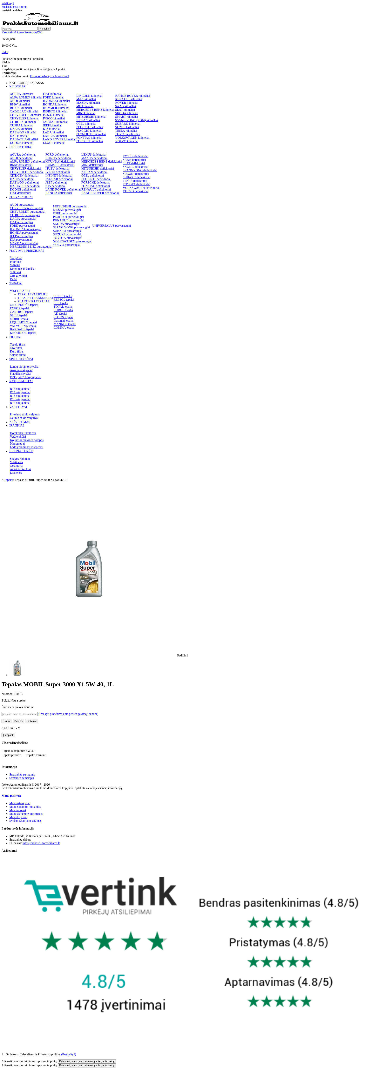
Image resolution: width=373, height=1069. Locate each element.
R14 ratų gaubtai (20, 392)
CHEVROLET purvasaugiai (27, 211)
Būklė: (6, 700)
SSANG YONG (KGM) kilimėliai (136, 120)
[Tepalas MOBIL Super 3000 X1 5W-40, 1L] (17, 674)
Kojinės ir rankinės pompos (27, 440)
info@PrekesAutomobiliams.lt (41, 843)
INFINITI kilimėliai (55, 111)
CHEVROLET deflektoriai (27, 172)
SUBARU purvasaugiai (67, 230)
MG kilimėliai (84, 106)
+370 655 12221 (34, 10)
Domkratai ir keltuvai (23, 433)
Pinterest (32, 721)
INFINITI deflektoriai (58, 175)
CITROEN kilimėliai (23, 122)
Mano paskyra (11, 795)
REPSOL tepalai (64, 299)
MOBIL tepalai (19, 318)
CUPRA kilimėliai (21, 125)
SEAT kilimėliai (125, 109)
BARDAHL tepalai (22, 329)
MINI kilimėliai (85, 113)
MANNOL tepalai (65, 324)
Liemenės (16, 472)
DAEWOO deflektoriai (24, 182)
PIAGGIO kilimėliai (88, 130)
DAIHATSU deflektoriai (25, 186)
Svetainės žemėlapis (21, 778)
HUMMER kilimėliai (56, 108)
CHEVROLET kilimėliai (25, 115)
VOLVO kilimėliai (126, 141)
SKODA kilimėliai (126, 113)
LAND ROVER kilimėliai (59, 139)
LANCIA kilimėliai (55, 136)
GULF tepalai (18, 315)
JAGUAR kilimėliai (55, 122)
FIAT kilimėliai (52, 94)
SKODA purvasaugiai (66, 223)
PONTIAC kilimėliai (89, 137)
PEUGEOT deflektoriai (96, 179)
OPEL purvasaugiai (65, 213)
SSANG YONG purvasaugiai (71, 227)
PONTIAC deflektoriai (95, 186)
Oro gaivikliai (18, 275)
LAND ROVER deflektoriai (63, 189)
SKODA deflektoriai (135, 166)
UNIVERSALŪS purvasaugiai (111, 225)
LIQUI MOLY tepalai (23, 322)
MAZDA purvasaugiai (24, 243)
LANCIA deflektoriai (58, 193)
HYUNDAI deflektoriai (60, 161)
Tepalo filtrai (17, 344)
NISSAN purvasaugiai (67, 210)
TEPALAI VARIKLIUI (32, 294)
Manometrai (17, 443)
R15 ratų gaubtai (20, 395)
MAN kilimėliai (86, 99)
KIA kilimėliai (51, 129)
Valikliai (15, 265)
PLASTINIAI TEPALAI (33, 301)
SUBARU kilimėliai (127, 123)
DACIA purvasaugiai (23, 218)
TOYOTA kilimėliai (127, 134)
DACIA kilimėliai (21, 129)
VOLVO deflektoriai (135, 191)
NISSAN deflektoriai (94, 172)
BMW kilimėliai (20, 104)
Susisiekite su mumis (14, 6)
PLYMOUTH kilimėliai (91, 134)
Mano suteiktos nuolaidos (25, 806)
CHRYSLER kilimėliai (24, 118)
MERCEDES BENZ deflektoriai (101, 161)
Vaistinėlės (16, 462)
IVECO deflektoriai (57, 172)
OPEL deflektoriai (92, 175)
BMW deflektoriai (21, 165)
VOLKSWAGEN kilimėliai (132, 137)
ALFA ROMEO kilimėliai (26, 97)
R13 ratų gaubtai (20, 388)
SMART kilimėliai (126, 116)
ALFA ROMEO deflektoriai (27, 161)
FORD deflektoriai (57, 154)
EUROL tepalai (63, 310)
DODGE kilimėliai (21, 143)
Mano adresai (17, 810)
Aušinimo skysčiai (21, 370)
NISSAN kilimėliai (88, 120)
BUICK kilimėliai (21, 108)
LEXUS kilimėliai (54, 143)
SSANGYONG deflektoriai (140, 170)
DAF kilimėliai (19, 136)
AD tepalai (60, 313)
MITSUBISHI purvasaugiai (70, 206)
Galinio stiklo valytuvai (24, 418)
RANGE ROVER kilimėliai (132, 95)
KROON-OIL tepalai (23, 332)
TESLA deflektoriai (135, 180)
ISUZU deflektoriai (57, 168)
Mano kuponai (18, 817)
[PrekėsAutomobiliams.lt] (40, 24)
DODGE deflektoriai (23, 189)
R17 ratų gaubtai (20, 402)
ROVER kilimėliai (126, 102)
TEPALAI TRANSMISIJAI (35, 297)
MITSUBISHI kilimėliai (91, 116)
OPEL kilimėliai (86, 123)
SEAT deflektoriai (134, 163)
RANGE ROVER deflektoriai (100, 193)
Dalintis (18, 721)
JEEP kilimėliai (52, 125)
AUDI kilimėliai (20, 101)
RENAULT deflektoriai (96, 189)
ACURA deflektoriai (23, 154)
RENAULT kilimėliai (128, 99)
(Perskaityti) (68, 1054)
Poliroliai (15, 261)
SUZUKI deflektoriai (136, 173)
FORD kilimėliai (53, 97)
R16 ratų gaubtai (20, 399)
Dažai (13, 279)
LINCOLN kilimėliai (89, 95)
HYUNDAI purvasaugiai (25, 229)
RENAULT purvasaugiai (68, 220)
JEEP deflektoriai (56, 182)
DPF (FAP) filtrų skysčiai (25, 377)
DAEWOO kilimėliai (23, 132)
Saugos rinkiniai (20, 458)
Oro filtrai (16, 348)
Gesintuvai (16, 465)
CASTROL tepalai (21, 311)
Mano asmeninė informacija (26, 813)
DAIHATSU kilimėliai (24, 139)
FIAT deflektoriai (20, 193)
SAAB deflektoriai (134, 159)
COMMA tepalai (64, 327)
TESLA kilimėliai (126, 130)
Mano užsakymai (19, 803)
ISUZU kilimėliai (53, 115)
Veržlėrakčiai (18, 436)
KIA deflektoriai (55, 186)
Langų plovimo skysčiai (24, 366)
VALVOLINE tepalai (23, 325)
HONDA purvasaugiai (24, 232)
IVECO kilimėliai (54, 118)
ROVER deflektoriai (135, 156)
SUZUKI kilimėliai (127, 127)
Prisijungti (8, 3)
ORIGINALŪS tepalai (24, 304)
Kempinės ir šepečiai (22, 268)
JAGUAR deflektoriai (59, 179)
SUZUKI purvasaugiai (67, 234)
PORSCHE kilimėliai (89, 141)
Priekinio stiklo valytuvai (25, 414)
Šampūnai (16, 258)
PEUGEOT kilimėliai (89, 127)
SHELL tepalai (63, 296)
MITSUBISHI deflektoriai (97, 168)
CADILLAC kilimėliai (24, 111)
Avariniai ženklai (20, 469)
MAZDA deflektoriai (94, 158)
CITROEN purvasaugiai (25, 215)
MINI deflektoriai (92, 165)
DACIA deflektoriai (22, 179)
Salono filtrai (18, 355)
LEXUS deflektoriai (93, 154)
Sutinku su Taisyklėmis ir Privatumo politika (33, 1054)
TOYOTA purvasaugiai (67, 237)
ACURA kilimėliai (21, 94)
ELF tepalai (61, 303)
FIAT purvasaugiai (21, 222)
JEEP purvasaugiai (21, 236)
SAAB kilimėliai (125, 106)
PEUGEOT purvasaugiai (68, 217)
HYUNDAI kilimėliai (56, 101)
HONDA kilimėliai (54, 104)
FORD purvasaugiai (22, 225)
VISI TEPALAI (20, 290)
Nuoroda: (8, 694)
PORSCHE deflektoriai (95, 182)
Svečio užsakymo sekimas (25, 820)
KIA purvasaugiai (21, 239)
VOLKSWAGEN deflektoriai (141, 187)
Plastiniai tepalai (63, 320)
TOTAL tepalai (63, 306)
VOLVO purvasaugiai (66, 244)
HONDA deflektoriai (58, 158)
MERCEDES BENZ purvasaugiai (31, 246)
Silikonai (15, 272)
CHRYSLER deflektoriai (25, 168)
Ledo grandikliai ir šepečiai (26, 447)
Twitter (6, 721)
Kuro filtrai (17, 351)
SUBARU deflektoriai (136, 177)
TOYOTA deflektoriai (136, 184)
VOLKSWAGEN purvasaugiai (72, 241)
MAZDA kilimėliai (88, 102)
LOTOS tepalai (63, 317)
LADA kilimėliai (53, 132)
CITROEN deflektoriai (24, 175)
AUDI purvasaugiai (22, 204)
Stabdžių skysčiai (20, 373)
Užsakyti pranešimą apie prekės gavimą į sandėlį (68, 714)
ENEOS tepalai (19, 308)
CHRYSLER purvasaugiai (26, 208)
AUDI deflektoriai (21, 158)
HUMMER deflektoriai (59, 165)
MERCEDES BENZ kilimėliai (95, 109)
